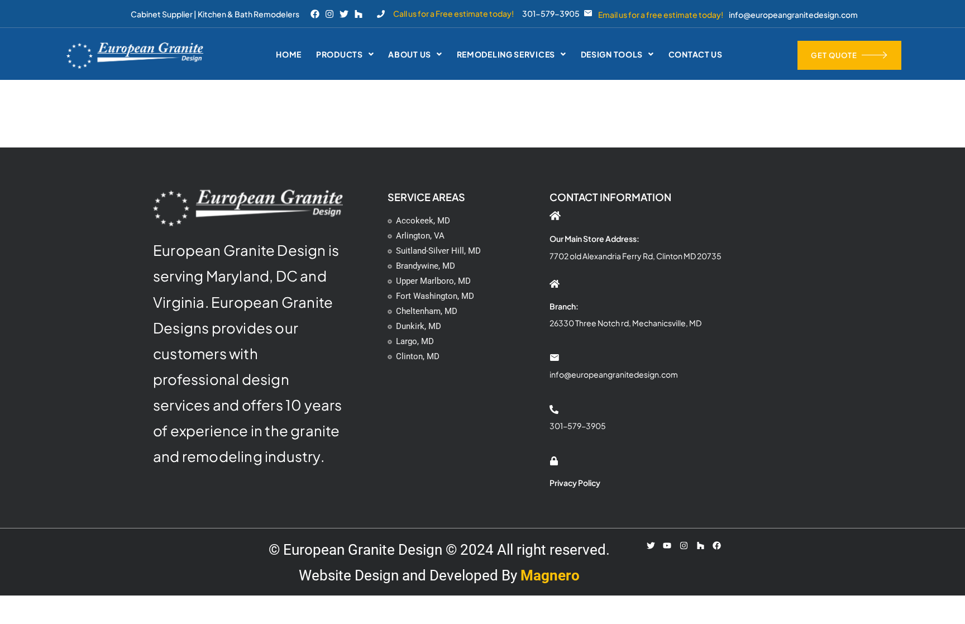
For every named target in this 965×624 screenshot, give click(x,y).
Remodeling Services (506, 54)
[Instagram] (329, 13)
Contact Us (695, 54)
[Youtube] (667, 545)
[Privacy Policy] (554, 460)
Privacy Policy (575, 483)
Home (289, 54)
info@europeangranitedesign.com (793, 14)
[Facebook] (314, 13)
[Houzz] (358, 13)
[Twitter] (344, 13)
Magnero (550, 575)
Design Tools (612, 54)
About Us (409, 54)
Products (339, 54)
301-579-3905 (551, 13)
